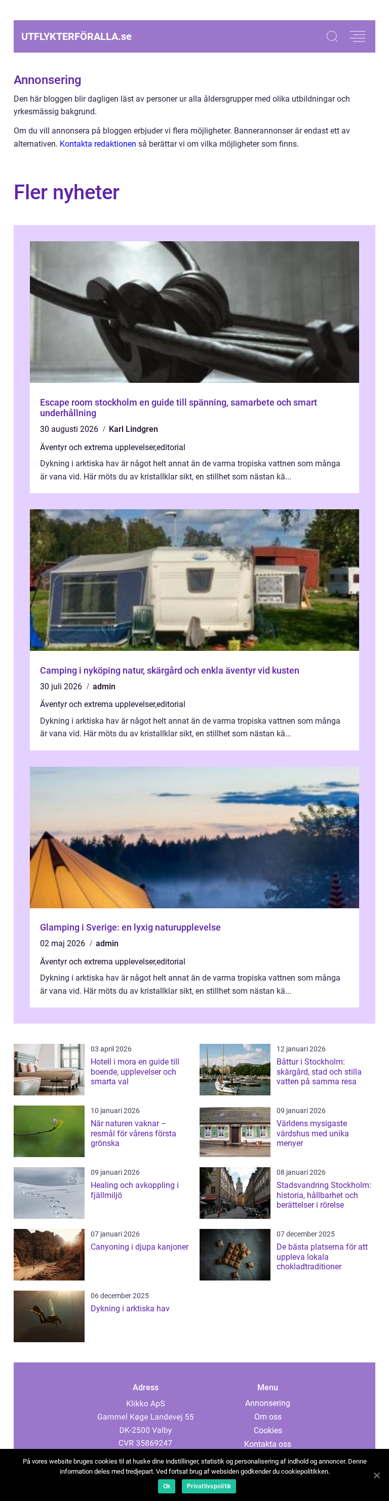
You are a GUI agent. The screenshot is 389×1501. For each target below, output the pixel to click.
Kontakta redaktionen (98, 144)
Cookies (268, 1430)
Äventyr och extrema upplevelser (97, 447)
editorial (171, 447)
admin (104, 686)
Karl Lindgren (133, 429)
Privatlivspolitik (209, 1486)
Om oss (268, 1417)
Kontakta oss (267, 1444)
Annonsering (267, 1403)
